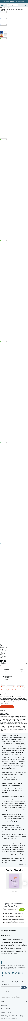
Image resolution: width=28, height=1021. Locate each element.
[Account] (23, 5)
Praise (1, 732)
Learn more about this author (8, 956)
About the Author (4, 714)
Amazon (3, 686)
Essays (6, 713)
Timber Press (3, 656)
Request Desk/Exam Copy (7, 707)
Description (3, 694)
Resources (4, 1005)
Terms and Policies (6, 1009)
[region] (14, 883)
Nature (1, 713)
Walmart (3, 693)
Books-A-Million (20, 686)
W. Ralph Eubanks (5, 648)
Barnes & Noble (11, 686)
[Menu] (2, 5)
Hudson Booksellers (12, 689)
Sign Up (22, 909)
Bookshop (3, 689)
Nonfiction (2, 710)
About (2, 1001)
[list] (14, 593)
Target (21, 689)
